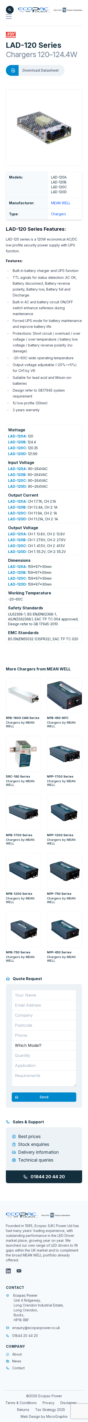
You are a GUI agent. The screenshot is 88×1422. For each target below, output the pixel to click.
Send (44, 1097)
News (16, 1361)
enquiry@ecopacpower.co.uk (36, 1328)
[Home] (50, 9)
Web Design (30, 1416)
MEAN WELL (60, 203)
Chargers (58, 214)
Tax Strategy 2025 (50, 1410)
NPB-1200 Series (19, 894)
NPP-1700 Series (60, 776)
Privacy (49, 1403)
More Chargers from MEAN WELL (38, 668)
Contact (18, 1368)
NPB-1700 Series (19, 835)
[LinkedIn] (8, 1270)
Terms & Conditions (21, 1403)
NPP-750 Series (59, 894)
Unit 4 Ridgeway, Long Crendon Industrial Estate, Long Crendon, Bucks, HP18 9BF (39, 1310)
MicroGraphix (57, 1416)
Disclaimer (68, 1403)
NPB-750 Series (18, 952)
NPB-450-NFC (57, 718)
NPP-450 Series (59, 952)
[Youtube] (19, 1270)
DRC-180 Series (18, 776)
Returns (23, 1410)
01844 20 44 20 (48, 1176)
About (17, 1354)
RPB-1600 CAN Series (22, 718)
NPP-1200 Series (60, 835)
